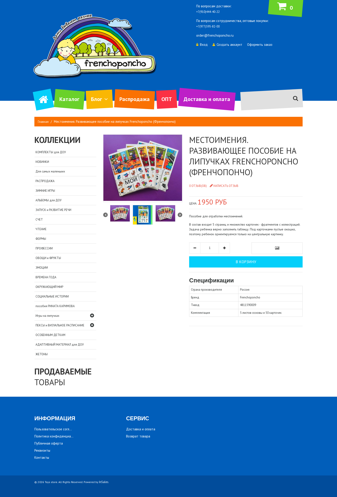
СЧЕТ (39, 219)
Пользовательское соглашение (57, 429)
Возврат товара (138, 436)
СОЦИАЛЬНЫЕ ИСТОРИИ (52, 296)
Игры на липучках (47, 316)
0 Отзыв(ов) (198, 186)
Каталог (69, 99)
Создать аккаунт (229, 44)
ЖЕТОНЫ (42, 354)
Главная (43, 122)
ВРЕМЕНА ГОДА (46, 277)
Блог (96, 99)
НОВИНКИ (42, 162)
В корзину (246, 261)
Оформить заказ (259, 44)
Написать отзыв (225, 186)
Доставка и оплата (207, 99)
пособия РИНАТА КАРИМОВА (55, 306)
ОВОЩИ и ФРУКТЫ (48, 258)
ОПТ (166, 99)
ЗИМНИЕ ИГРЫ (45, 191)
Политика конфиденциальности (58, 436)
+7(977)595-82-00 (208, 26)
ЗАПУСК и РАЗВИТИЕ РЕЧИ (53, 210)
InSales (103, 482)
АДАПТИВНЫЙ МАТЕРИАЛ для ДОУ (60, 345)
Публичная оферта (48, 443)
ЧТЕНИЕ (41, 229)
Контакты (41, 457)
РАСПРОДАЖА (45, 181)
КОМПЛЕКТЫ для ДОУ (51, 152)
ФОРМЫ (41, 239)
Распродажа (134, 99)
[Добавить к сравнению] (277, 248)
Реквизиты (42, 450)
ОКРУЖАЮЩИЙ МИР (49, 287)
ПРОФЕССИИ (44, 248)
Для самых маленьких (50, 171)
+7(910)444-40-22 (208, 12)
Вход (204, 44)
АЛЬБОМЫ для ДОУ (48, 200)
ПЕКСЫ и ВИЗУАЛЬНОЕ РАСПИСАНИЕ (60, 325)
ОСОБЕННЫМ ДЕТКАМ (50, 335)
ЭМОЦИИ (42, 268)
